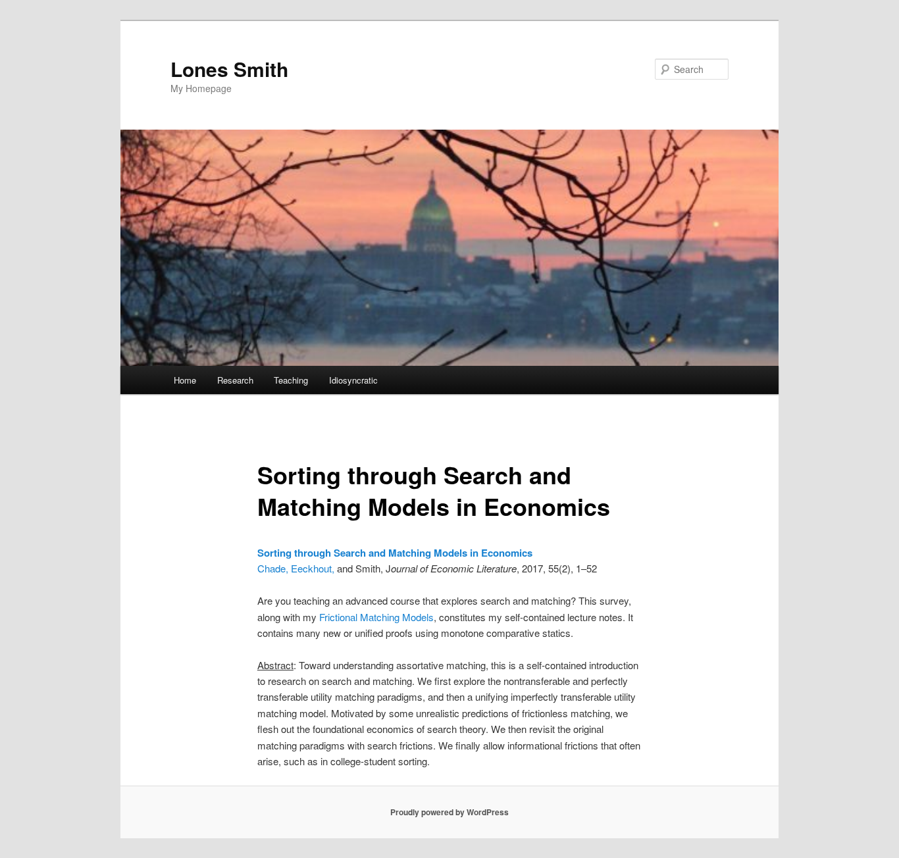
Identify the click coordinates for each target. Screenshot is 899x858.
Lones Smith (229, 69)
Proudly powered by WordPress (449, 812)
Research (235, 380)
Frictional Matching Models (376, 617)
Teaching (291, 380)
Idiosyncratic (353, 380)
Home (185, 380)
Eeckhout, (314, 568)
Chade (271, 568)
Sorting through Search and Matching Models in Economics (394, 552)
